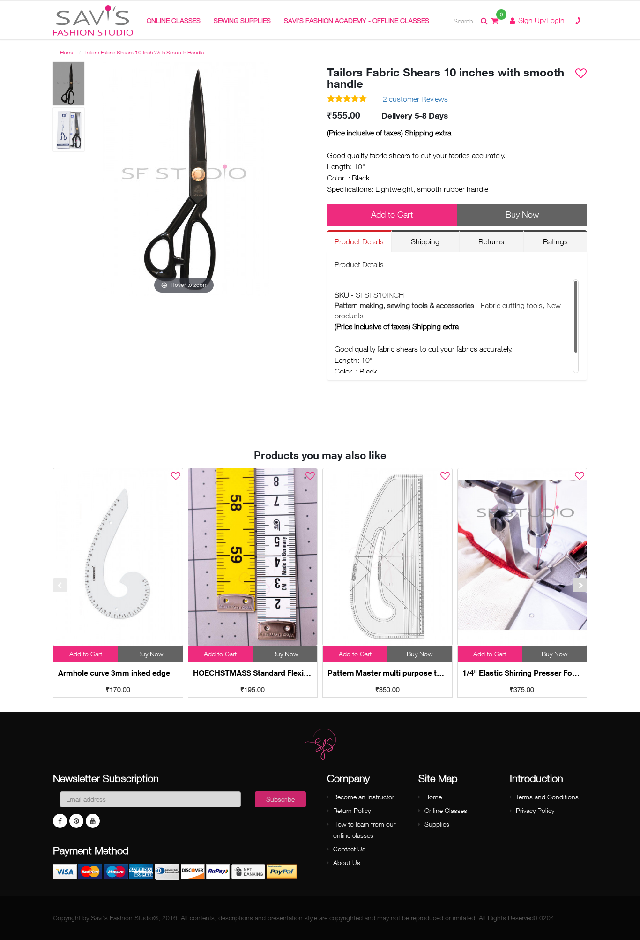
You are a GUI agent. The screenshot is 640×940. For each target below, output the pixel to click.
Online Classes (445, 810)
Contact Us (349, 849)
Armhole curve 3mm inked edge (114, 672)
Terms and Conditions (547, 797)
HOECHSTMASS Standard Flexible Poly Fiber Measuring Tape (301, 672)
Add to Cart (392, 214)
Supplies (436, 824)
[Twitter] (93, 821)
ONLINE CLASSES (174, 20)
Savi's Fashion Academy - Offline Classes (356, 20)
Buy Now (522, 214)
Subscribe (280, 799)
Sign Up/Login (540, 20)
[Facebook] (60, 821)
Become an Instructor (363, 797)
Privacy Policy (535, 810)
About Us (346, 862)
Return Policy (352, 810)
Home (67, 52)
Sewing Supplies (242, 20)
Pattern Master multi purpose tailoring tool (403, 672)
